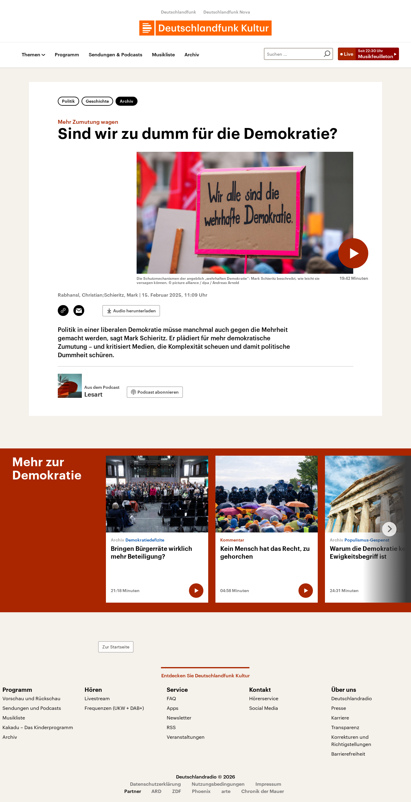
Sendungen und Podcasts (31, 708)
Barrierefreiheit (348, 754)
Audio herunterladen (134, 310)
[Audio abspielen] (353, 253)
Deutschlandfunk (178, 11)
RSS (171, 727)
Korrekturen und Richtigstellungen (351, 740)
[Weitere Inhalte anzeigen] (387, 529)
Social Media (263, 708)
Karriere (340, 717)
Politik (68, 101)
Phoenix (201, 791)
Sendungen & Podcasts (115, 54)
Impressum (268, 784)
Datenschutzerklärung (155, 784)
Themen (31, 54)
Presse (338, 708)
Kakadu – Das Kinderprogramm (37, 727)
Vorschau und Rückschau (31, 698)
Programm (67, 54)
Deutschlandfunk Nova (226, 11)
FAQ (171, 698)
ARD (156, 791)
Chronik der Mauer (262, 791)
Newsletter (179, 717)
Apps (172, 708)
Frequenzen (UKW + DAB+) (114, 708)
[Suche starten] (327, 53)
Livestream (97, 698)
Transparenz (345, 727)
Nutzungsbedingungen (218, 784)
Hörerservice (263, 698)
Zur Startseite (115, 646)
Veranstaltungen (186, 737)
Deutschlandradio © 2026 (205, 776)
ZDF (176, 791)
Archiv (191, 54)
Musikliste (163, 54)
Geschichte (97, 101)
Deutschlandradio (351, 698)
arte (225, 791)
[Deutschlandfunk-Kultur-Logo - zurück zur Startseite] (205, 28)
